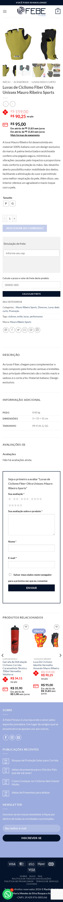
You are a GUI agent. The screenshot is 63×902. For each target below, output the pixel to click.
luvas (26, 316)
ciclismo (12, 316)
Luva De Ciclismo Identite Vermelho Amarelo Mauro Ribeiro (46, 664)
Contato (32, 884)
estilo (20, 316)
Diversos (42, 307)
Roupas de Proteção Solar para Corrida (35, 760)
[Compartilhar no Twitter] (18, 330)
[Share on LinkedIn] (37, 330)
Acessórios (21, 82)
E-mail (12, 557)
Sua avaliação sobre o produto (25, 511)
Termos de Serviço (47, 881)
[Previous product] (12, 104)
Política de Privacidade (19, 881)
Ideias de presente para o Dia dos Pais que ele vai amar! (34, 771)
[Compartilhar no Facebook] (12, 330)
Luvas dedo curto (44, 82)
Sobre (23, 876)
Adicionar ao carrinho (25, 228)
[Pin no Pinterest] (31, 330)
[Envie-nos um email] (18, 737)
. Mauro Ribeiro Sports (26, 307)
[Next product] (5, 104)
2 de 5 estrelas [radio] (15, 499)
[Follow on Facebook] (6, 737)
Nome (12, 541)
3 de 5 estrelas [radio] (24, 499)
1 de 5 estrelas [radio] (9, 499)
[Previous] (3, 662)
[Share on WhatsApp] (6, 330)
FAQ (40, 876)
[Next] (60, 662)
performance (36, 316)
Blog (32, 876)
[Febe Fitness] (31, 11)
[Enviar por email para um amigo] (25, 330)
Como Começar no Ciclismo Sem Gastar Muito (35, 782)
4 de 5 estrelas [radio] (36, 499)
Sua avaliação (16, 493)
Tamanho (7, 198)
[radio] (6, 203)
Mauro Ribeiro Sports (20, 322)
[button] (5, 11)
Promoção (14, 311)
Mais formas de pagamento (25, 135)
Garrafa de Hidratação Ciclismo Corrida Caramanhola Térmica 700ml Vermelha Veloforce (15, 668)
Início (6, 82)
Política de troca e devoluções (31, 878)
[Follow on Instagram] (12, 737)
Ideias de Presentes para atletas (31, 792)
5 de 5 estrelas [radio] (14, 505)
